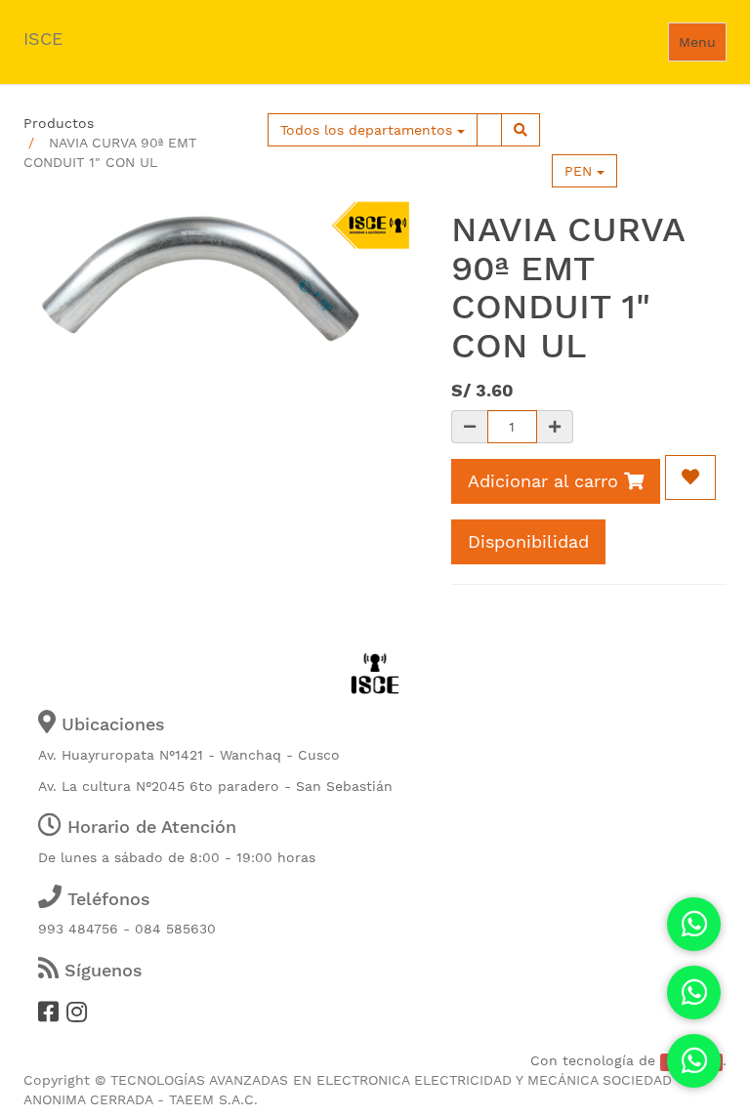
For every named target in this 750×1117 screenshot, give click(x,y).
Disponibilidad (528, 541)
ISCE (42, 38)
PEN (580, 171)
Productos (58, 123)
